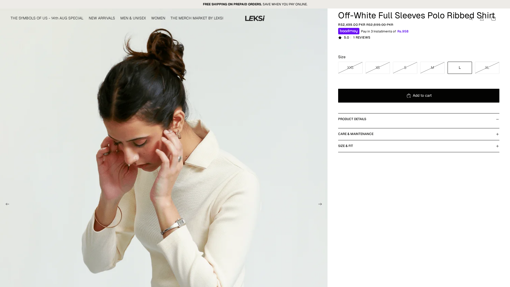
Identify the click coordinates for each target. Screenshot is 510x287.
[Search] (471, 18)
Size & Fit (345, 146)
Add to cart (422, 95)
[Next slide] (322, 205)
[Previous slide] (6, 205)
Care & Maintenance (355, 134)
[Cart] (493, 18)
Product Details (352, 119)
